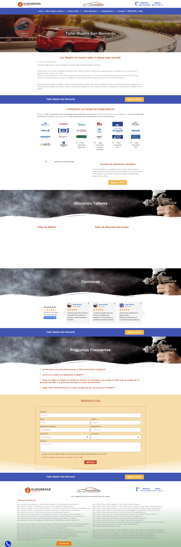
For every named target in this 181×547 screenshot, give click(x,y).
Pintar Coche (73, 11)
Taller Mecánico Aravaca (42, 506)
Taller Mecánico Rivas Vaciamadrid (72, 516)
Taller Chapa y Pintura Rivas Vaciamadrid (129, 520)
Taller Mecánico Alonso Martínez (67, 504)
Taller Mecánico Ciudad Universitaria (47, 510)
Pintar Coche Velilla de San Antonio (28, 539)
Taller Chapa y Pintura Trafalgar (153, 522)
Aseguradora (95, 426)
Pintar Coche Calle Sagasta (40, 528)
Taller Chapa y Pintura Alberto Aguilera (104, 504)
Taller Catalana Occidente (155, 530)
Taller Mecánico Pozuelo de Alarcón (28, 516)
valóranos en (49, 317)
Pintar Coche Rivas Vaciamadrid (27, 536)
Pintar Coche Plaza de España (26, 534)
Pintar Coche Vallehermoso (57, 538)
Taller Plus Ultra (133, 536)
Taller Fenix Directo (114, 532)
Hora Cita (94, 434)
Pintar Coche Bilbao (77, 526)
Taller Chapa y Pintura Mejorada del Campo (105, 516)
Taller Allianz (96, 530)
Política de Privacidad (87, 496)
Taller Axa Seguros (123, 530)
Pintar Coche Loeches (24, 532)
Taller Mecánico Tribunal (24, 520)
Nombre (43, 412)
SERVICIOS (132, 11)
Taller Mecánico (90, 11)
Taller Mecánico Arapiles (25, 506)
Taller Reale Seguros (98, 538)
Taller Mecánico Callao (59, 508)
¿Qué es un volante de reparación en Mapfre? (63, 375)
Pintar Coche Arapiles (81, 524)
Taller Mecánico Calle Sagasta (77, 508)
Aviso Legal (75, 496)
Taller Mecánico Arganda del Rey (62, 506)
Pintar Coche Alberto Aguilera (26, 524)
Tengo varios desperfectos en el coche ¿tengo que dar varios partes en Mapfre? (78, 388)
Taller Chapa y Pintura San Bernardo (103, 522)
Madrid (157, 3)
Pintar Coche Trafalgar (24, 538)
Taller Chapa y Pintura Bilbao (151, 508)
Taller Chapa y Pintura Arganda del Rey (104, 508)
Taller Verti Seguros (140, 538)
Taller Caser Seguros (138, 530)
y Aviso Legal (78, 457)
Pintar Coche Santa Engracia (68, 536)
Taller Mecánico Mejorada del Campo (28, 514)
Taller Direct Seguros (99, 532)
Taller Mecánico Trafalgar (68, 518)
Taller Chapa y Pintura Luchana (146, 514)
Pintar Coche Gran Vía (66, 530)
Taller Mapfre (140, 534)
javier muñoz (77, 304)
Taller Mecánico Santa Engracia (48, 518)
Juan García (129, 304)
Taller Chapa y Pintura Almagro (129, 504)
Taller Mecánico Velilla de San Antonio (67, 520)
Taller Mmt (149, 534)
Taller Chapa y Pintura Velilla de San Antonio (106, 526)
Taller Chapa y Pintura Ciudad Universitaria (106, 512)
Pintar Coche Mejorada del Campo (59, 532)
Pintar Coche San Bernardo (47, 536)
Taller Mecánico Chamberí (25, 510)
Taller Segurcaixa (126, 538)
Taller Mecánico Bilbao (42, 508)
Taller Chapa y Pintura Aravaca (150, 506)
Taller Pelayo (122, 536)
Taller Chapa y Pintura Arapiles (129, 506)
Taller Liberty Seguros (112, 534)
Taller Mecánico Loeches (42, 512)
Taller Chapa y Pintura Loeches (124, 514)
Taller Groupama (97, 534)
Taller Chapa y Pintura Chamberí (148, 510)
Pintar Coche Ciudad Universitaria (27, 530)
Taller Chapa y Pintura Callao (101, 510)
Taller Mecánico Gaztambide (70, 510)
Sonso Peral (103, 304)
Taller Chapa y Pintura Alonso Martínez (104, 506)
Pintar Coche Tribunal (40, 538)
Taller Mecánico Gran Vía (25, 512)
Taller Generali (142, 532)
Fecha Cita (44, 434)
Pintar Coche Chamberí (58, 528)
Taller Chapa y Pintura (54, 11)
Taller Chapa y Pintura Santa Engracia (129, 522)
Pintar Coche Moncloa (79, 532)
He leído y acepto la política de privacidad (57, 457)
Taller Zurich (153, 538)
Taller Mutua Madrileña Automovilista (104, 536)
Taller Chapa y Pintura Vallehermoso (125, 524)
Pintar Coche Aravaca (24, 526)
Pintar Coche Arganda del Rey (42, 526)
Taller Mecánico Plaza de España (70, 514)
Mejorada (144, 3)
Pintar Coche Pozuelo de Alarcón (48, 534)
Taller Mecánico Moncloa (50, 514)
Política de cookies (103, 496)
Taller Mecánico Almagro (47, 504)
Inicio (40, 11)
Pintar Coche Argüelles (61, 526)
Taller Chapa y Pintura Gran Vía (102, 514)
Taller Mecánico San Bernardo (26, 518)
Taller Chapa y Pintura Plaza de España (104, 518)
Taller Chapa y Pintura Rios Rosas (103, 520)
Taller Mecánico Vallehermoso (44, 520)
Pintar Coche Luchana (40, 532)
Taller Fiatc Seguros (128, 532)
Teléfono (94, 419)
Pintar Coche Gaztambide (48, 530)
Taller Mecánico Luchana (60, 512)
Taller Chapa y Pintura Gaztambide (133, 512)
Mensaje (43, 441)
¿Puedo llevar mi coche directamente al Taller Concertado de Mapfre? (74, 369)
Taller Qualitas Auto (147, 536)
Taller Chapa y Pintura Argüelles (129, 508)
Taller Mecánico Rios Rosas (50, 516)
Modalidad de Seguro (48, 426)
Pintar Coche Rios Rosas (68, 534)
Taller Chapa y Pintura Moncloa (131, 516)
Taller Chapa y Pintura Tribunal (102, 524)
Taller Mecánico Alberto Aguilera (27, 504)
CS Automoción (50, 307)
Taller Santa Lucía (113, 538)
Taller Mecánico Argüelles (25, 508)
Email (42, 419)
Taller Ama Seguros (109, 530)
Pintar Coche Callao (23, 528)
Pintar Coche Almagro (45, 524)
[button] (91, 369)
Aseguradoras (107, 11)
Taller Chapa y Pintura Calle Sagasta (124, 510)
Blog (141, 11)
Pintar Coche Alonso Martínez (63, 524)
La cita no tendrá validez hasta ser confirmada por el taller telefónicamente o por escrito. (74, 454)
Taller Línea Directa (127, 534)
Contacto (121, 11)
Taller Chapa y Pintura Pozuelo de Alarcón (132, 518)
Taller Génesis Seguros (156, 532)
